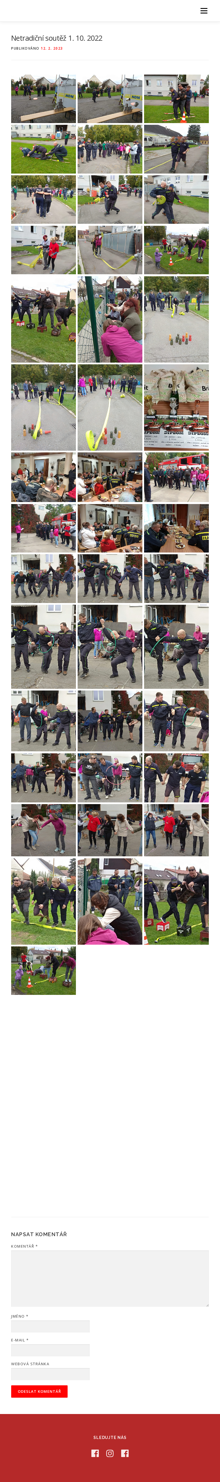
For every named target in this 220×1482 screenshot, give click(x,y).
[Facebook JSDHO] (125, 1453)
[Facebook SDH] (95, 1453)
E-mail (20, 1340)
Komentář (24, 1246)
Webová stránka (30, 1363)
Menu (204, 10)
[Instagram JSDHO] (110, 1453)
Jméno (20, 1316)
